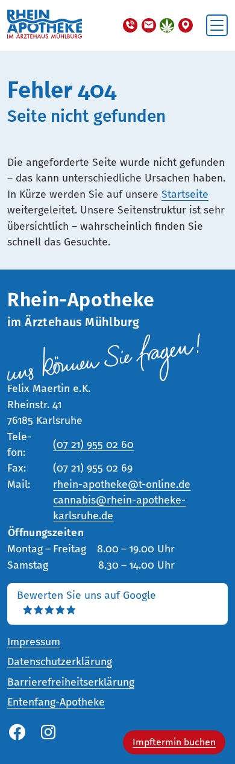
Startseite (184, 194)
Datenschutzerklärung (59, 661)
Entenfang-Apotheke (56, 702)
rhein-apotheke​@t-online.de (121, 484)
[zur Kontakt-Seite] (185, 25)
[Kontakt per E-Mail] (149, 25)
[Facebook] (17, 732)
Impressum (33, 642)
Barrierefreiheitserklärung (70, 682)
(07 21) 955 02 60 (93, 444)
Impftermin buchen (174, 742)
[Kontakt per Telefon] (130, 25)
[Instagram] (48, 732)
